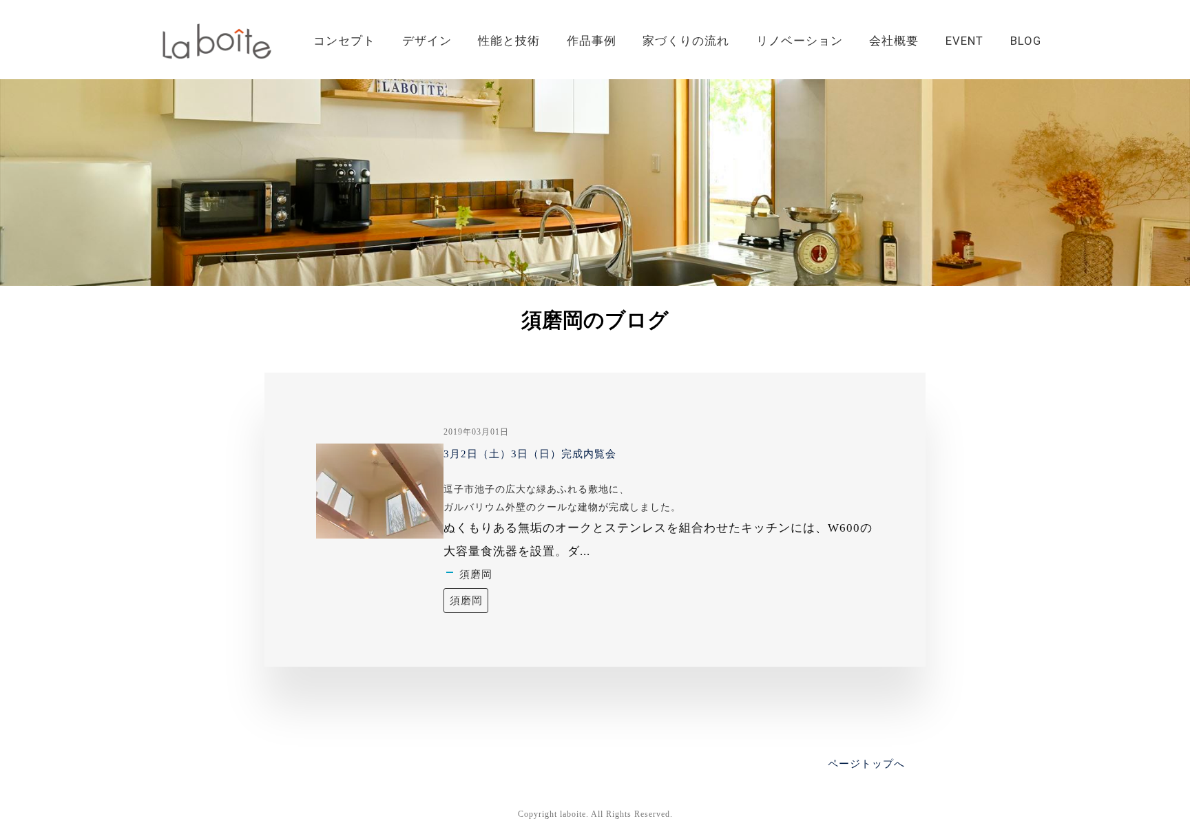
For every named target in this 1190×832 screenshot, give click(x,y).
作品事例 (591, 41)
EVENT (964, 41)
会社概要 (894, 41)
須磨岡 (475, 574)
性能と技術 (509, 41)
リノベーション (799, 41)
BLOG (1025, 41)
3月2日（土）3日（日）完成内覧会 (529, 453)
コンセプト (344, 41)
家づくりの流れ (686, 41)
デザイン (427, 41)
